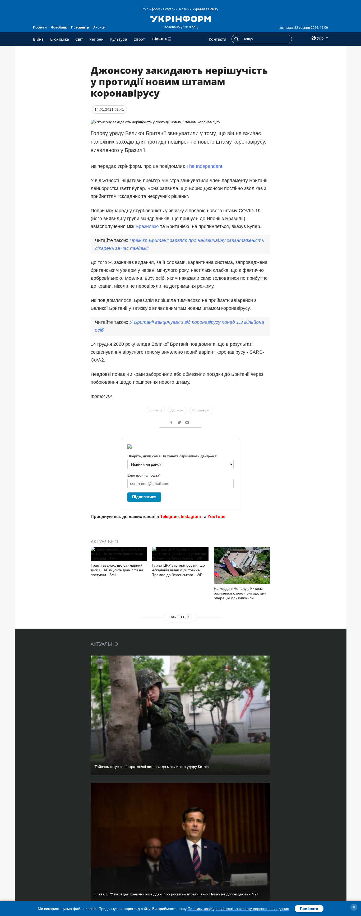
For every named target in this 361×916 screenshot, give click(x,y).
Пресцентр (80, 27)
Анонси (99, 27)
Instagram (191, 516)
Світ (79, 39)
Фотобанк (59, 27)
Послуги (40, 27)
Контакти (217, 39)
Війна (38, 39)
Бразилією (148, 226)
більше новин (180, 617)
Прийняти (309, 908)
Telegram (169, 516)
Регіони (96, 39)
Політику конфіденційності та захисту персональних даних (238, 908)
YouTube (216, 516)
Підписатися (144, 497)
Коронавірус (201, 410)
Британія (155, 410)
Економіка (59, 39)
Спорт (139, 39)
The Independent (204, 166)
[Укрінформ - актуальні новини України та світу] (180, 18)
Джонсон (177, 410)
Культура (118, 39)
